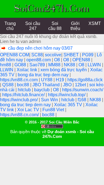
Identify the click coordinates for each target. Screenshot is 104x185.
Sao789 (37, 64)
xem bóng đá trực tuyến (64, 69)
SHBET (72, 54)
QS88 (8, 84)
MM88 (55, 64)
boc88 (23, 84)
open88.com (39, 59)
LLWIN (95, 64)
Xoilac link (27, 69)
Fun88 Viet (53, 109)
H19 (60, 79)
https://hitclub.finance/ (24, 94)
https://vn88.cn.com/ (20, 114)
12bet (81, 84)
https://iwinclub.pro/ (19, 99)
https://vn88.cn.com (19, 79)
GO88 (20, 64)
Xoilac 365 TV (68, 104)
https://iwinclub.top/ (67, 94)
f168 (82, 99)
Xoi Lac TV (28, 109)
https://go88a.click (85, 79)
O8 (57, 59)
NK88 (70, 64)
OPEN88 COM (14, 54)
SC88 (37, 54)
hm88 (6, 64)
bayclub (42, 89)
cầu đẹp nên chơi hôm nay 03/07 (40, 48)
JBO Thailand (46, 84)
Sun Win (50, 99)
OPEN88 (81, 59)
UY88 (47, 79)
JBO (68, 84)
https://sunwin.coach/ (82, 89)
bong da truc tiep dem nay (44, 74)
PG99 (88, 54)
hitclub (25, 89)
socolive (53, 54)
